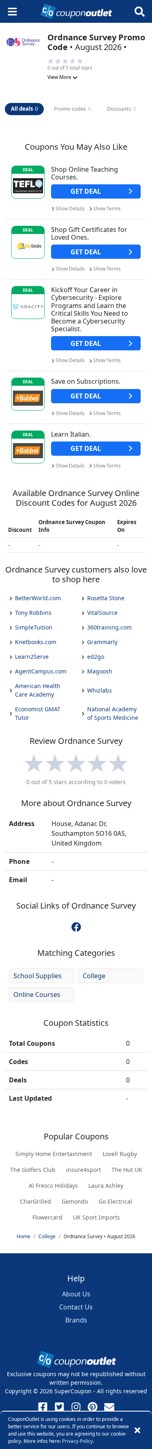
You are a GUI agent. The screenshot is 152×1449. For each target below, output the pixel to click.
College (94, 975)
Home (23, 1236)
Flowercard (47, 1217)
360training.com (109, 627)
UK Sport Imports (96, 1217)
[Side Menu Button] (12, 11)
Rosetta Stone (105, 598)
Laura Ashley (105, 1185)
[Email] (109, 1407)
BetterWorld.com (38, 598)
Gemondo (75, 1201)
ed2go (95, 656)
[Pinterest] (93, 1407)
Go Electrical (115, 1201)
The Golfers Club (33, 1170)
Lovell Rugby (120, 1154)
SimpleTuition (33, 627)
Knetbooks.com (35, 642)
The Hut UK (126, 1170)
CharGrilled (35, 1201)
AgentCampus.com (40, 671)
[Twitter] (59, 1407)
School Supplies (37, 975)
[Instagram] (76, 1407)
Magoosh (99, 671)
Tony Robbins (33, 612)
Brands (76, 1320)
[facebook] (76, 926)
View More (60, 77)
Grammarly (102, 642)
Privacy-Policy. (78, 1441)
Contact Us (76, 1307)
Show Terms (107, 208)
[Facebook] (43, 1407)
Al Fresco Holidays (53, 1185)
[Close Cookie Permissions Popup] (137, 1430)
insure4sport (83, 1170)
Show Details (70, 208)
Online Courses (36, 994)
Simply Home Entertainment (53, 1154)
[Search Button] (139, 11)
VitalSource (102, 612)
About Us (76, 1293)
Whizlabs (99, 690)
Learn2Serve (32, 656)
